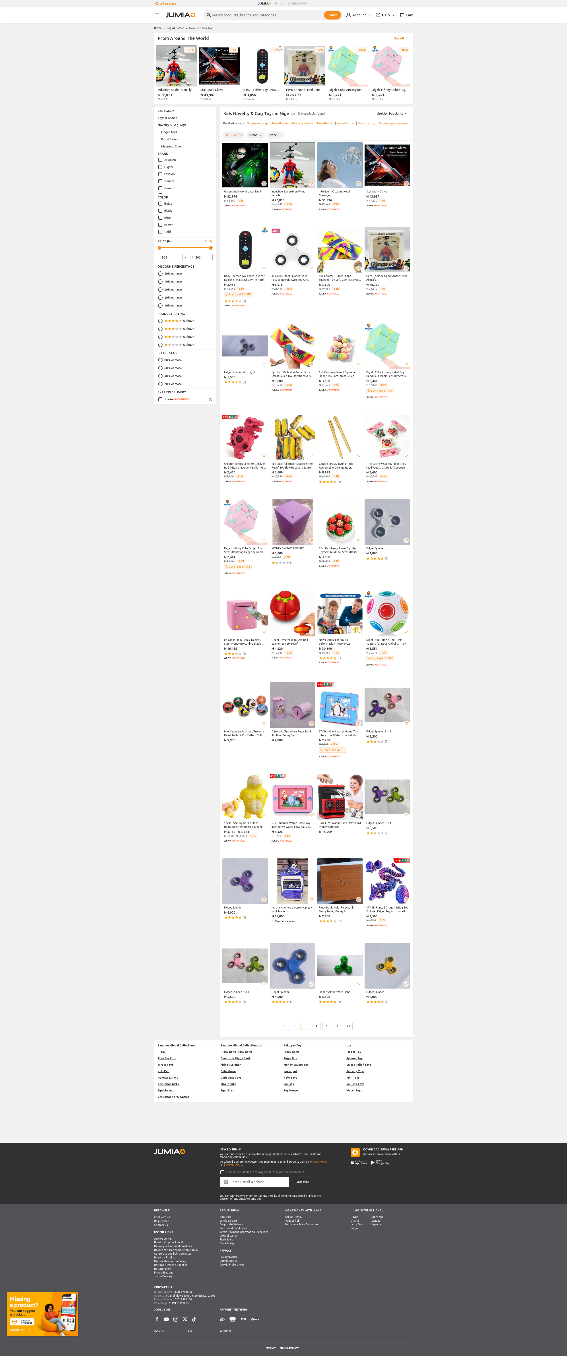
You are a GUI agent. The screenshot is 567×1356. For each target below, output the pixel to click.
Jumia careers (228, 1220)
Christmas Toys (231, 1077)
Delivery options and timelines (173, 1246)
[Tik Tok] (194, 1319)
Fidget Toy (353, 1051)
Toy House (291, 1090)
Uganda (376, 1224)
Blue (167, 218)
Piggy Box (290, 1058)
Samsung (225, 1330)
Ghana (355, 1220)
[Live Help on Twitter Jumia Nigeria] (185, 1319)
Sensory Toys (355, 1071)
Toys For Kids (167, 1058)
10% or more (173, 305)
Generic (169, 188)
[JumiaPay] (279, 3)
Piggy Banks (169, 139)
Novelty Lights (168, 1077)
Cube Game (228, 1071)
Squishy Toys (355, 1084)
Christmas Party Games (173, 1096)
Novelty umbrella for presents (292, 123)
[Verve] (255, 1319)
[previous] (160, 73)
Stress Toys (165, 1064)
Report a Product (165, 1257)
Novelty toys (346, 123)
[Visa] (243, 1319)
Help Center (161, 1221)
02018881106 (183, 1299)
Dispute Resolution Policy (170, 1261)
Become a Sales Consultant (302, 1224)
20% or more (173, 297)
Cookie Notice (234, 1164)
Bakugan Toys (293, 1045)
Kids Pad (163, 1071)
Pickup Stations (163, 1272)
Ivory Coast (358, 1224)
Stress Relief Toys (358, 1064)
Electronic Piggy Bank (235, 1058)
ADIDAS (159, 1330)
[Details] (211, 399)
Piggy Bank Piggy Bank (236, 1051)
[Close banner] (73, 1296)
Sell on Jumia (167, 3)
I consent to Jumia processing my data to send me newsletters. (265, 1172)
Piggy (161, 1051)
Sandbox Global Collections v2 (241, 1045)
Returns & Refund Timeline (171, 1265)
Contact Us (161, 1224)
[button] (264, 183)
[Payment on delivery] (222, 1319)
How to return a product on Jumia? (176, 1249)
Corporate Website (231, 1224)
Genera (169, 181)
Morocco (377, 1216)
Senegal (376, 1220)
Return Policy (162, 1268)
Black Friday (227, 1243)
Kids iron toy (366, 123)
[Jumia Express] (174, 399)
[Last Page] (348, 1026)
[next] (406, 73)
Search (333, 15)
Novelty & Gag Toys (172, 125)
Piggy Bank (291, 1051)
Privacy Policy (318, 1161)
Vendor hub (292, 1220)
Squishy (289, 1084)
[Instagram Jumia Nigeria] (175, 1319)
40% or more (173, 281)
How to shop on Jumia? (168, 1242)
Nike (189, 1330)
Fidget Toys (169, 132)
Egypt (354, 1216)
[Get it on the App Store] (359, 1162)
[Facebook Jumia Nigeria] (157, 1319)
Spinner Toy (354, 1058)
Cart (409, 15)
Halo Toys (290, 1077)
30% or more (173, 289)
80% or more (173, 360)
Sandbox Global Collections (176, 1045)
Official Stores (228, 1235)
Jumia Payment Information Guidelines (244, 1231)
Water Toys (354, 1090)
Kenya (354, 1228)
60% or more (173, 368)
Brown (168, 225)
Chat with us (162, 1217)
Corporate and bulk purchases (172, 1253)
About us (225, 1216)
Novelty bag (325, 123)
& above (188, 321)
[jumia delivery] (298, 3)
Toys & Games (175, 28)
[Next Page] (337, 1026)
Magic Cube (228, 1084)
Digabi (168, 167)
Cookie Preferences (232, 1264)
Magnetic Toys (171, 146)
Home (158, 28)
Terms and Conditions (233, 1228)
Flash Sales (226, 1239)
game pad (290, 1071)
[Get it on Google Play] (380, 1162)
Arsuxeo (170, 160)
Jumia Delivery (163, 1276)
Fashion (169, 174)
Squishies (227, 1090)
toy (348, 1045)
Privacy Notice (229, 1257)
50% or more (173, 273)
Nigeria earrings (257, 123)
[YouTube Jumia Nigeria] (166, 1319)
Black (168, 210)
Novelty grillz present (394, 123)
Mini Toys (352, 1077)
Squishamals (166, 1090)
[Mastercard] (232, 1319)
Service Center (163, 1238)
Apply (208, 241)
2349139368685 (179, 1303)
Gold (167, 232)
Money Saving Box (296, 1064)
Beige (168, 203)
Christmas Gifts (168, 1084)
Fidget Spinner (231, 1064)
